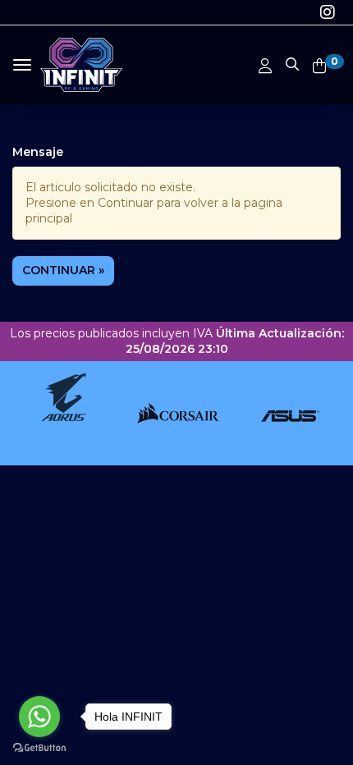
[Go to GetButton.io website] (39, 748)
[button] (292, 61)
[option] (60, 413)
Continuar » (63, 270)
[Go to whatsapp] (39, 716)
